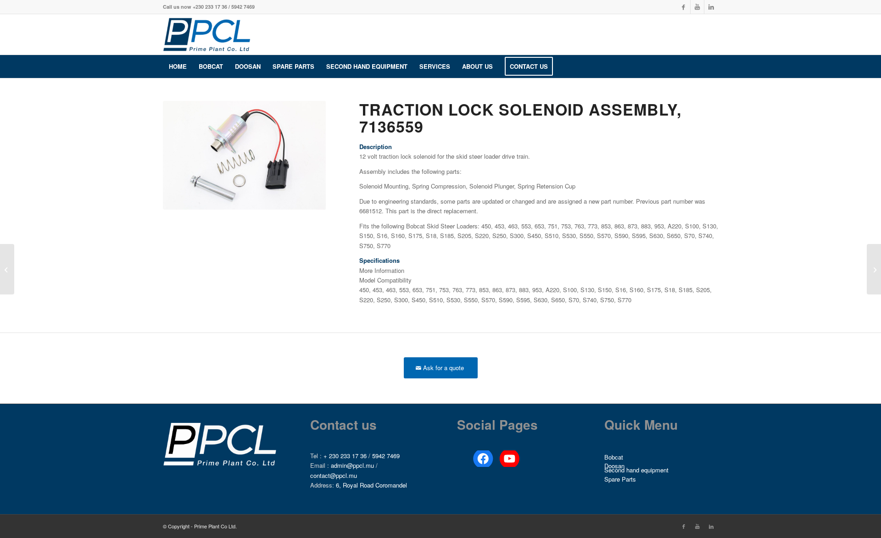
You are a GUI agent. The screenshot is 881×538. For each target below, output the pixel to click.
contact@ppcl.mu (333, 475)
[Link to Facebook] (683, 7)
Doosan (614, 466)
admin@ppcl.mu (352, 465)
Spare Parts (620, 479)
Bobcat (613, 457)
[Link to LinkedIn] (711, 7)
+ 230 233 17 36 (345, 455)
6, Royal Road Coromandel (371, 485)
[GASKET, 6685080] (874, 269)
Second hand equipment (636, 470)
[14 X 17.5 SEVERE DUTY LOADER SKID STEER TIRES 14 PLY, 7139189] (7, 269)
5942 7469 (386, 455)
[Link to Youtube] (697, 7)
